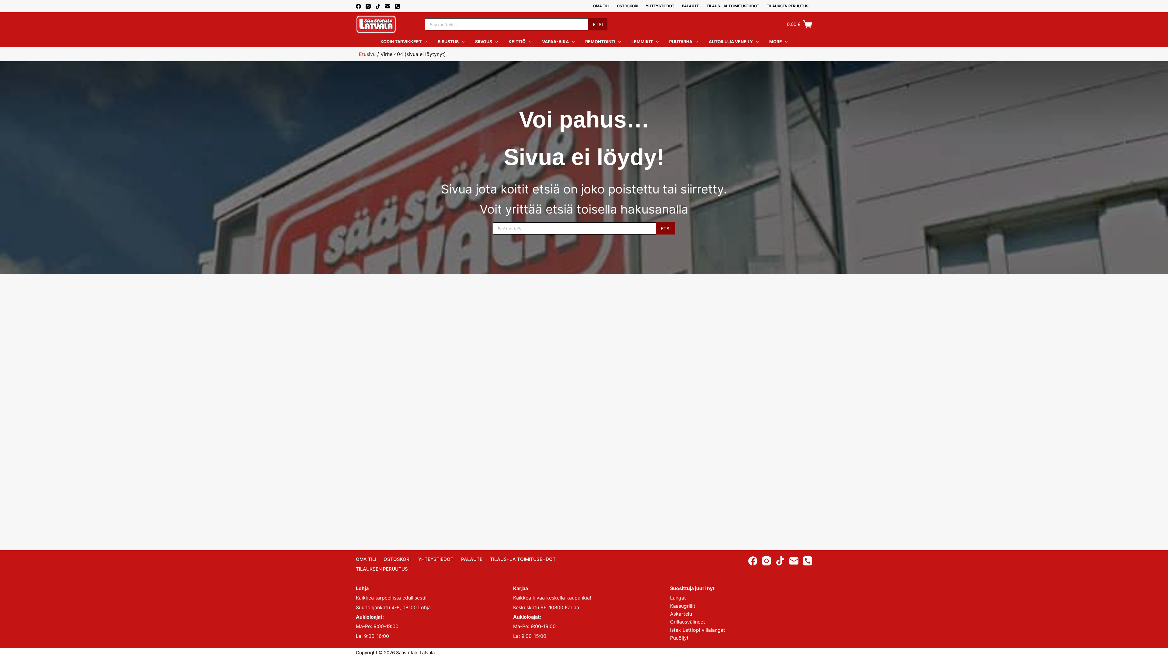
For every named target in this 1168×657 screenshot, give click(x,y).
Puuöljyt (679, 638)
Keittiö (517, 41)
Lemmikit (642, 41)
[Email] (387, 6)
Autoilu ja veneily (731, 41)
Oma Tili (601, 6)
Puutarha (680, 41)
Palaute (690, 6)
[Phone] (397, 6)
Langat (678, 598)
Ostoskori (627, 6)
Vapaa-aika (555, 41)
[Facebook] (358, 6)
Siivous (483, 41)
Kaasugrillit (682, 606)
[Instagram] (368, 6)
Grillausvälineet (687, 622)
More (775, 41)
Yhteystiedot (660, 6)
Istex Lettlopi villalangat (697, 630)
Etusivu (367, 54)
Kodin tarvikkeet (401, 41)
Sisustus (448, 41)
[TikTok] (378, 6)
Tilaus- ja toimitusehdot (733, 6)
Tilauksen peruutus (787, 6)
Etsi (598, 24)
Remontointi (600, 41)
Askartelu (681, 614)
